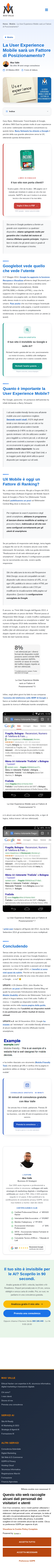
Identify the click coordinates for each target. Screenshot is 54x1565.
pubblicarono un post (20, 500)
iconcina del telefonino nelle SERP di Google (25, 698)
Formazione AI (7, 1434)
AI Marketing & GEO (10, 1425)
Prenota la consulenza (27, 1124)
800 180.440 (37, 1321)
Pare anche (15, 303)
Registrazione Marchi (10, 1473)
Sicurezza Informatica (10, 1469)
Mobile (12, 24)
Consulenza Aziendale (11, 1449)
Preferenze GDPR (27, 1561)
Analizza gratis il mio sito (25, 1304)
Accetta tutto (27, 1542)
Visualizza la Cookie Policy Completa (20, 1529)
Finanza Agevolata (9, 1482)
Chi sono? (5, 1392)
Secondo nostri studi (17, 419)
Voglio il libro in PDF (27, 206)
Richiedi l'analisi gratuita (27, 366)
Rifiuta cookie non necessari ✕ (36, 1489)
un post (16, 988)
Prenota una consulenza (27, 1313)
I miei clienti (6, 1396)
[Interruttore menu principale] (46, 10)
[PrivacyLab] (17, 1533)
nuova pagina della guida (33, 1005)
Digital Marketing (8, 1453)
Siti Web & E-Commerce (12, 1457)
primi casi (8, 929)
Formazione (6, 1478)
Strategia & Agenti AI (10, 1429)
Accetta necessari (27, 1552)
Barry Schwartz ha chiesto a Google (32, 131)
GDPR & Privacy (8, 1461)
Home (5, 24)
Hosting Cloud (7, 1465)
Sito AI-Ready (7, 1421)
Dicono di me (7, 1400)
